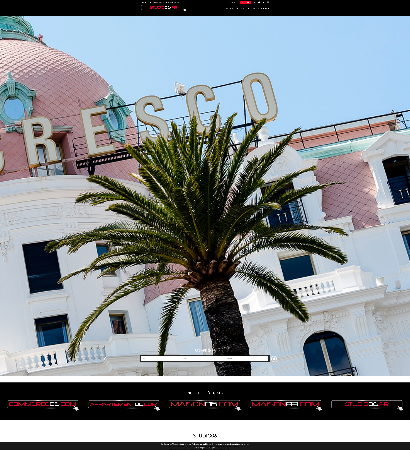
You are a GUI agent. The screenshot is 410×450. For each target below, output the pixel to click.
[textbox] (163, 358)
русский (176, 2)
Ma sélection (233, 2)
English (150, 2)
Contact (265, 8)
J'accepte (211, 448)
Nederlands (169, 2)
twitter (259, 2)
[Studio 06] (164, 11)
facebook (254, 2)
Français (143, 2)
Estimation (244, 8)
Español (155, 2)
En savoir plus (200, 448)
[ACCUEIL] (227, 8)
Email (267, 2)
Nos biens (234, 8)
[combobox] (162, 358)
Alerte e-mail (246, 2)
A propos (255, 8)
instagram (263, 2)
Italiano (161, 2)
